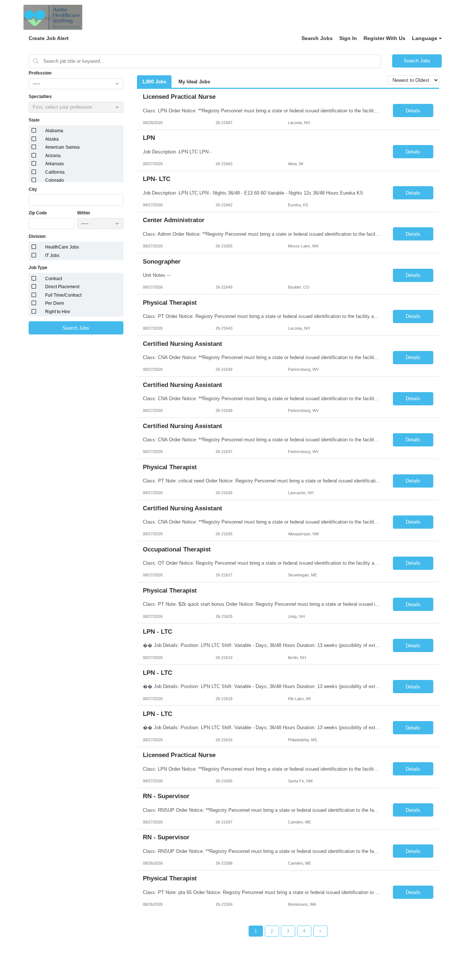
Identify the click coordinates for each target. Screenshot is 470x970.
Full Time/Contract (63, 295)
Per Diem (54, 303)
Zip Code (38, 213)
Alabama (54, 130)
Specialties (40, 96)
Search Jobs (317, 38)
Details (413, 110)
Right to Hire (57, 311)
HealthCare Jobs (62, 247)
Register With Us (384, 38)
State (34, 120)
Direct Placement (62, 286)
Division (37, 236)
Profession (40, 73)
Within (83, 213)
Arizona (53, 155)
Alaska (52, 139)
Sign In (348, 38)
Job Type (38, 267)
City (33, 189)
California (55, 172)
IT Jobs (52, 255)
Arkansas (54, 163)
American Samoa (62, 147)
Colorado (54, 180)
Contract (53, 278)
